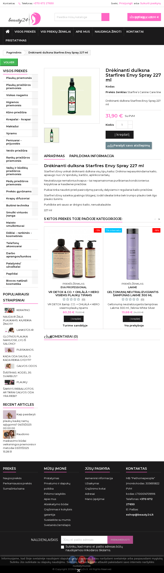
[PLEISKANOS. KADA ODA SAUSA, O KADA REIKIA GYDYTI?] (10, 349)
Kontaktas (9, 3)
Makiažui (12, 126)
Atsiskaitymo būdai (56, 504)
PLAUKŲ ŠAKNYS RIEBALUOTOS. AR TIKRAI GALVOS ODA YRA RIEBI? (18, 388)
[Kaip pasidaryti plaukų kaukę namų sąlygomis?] (10, 414)
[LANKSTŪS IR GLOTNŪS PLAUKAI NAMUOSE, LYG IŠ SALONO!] (10, 329)
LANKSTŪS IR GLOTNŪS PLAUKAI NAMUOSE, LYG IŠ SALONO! (18, 336)
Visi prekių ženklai (56, 31)
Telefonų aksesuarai (14, 244)
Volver (9, 62)
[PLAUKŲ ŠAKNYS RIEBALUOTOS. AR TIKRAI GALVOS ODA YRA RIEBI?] (10, 382)
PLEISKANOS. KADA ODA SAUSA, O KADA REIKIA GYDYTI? (18, 354)
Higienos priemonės (13, 103)
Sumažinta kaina (13, 488)
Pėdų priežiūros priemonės (17, 183)
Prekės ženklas (116, 92)
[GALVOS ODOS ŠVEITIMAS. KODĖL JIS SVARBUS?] (10, 365)
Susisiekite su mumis (57, 519)
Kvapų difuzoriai (18, 198)
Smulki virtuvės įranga (17, 214)
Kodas (110, 86)
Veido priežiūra (16, 150)
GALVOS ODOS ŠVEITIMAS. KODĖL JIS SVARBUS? (20, 371)
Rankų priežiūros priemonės (18, 159)
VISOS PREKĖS (25, 31)
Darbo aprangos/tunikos (18, 255)
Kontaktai (135, 31)
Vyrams (11, 133)
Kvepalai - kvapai (18, 119)
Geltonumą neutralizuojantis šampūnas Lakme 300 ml (132, 293)
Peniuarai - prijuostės (14, 142)
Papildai (12, 273)
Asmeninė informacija (99, 478)
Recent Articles (18, 404)
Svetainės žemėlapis (57, 525)
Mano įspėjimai (94, 499)
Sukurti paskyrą (150, 3)
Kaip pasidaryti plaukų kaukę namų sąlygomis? (19, 419)
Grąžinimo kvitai (95, 488)
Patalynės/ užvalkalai (13, 265)
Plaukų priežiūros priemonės (18, 86)
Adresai (90, 493)
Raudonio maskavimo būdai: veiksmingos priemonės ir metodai (19, 441)
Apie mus (83, 31)
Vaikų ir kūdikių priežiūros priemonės (17, 171)
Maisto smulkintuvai (15, 224)
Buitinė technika (17, 205)
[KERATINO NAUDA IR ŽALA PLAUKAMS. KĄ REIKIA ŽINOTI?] (10, 310)
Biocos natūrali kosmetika (16, 282)
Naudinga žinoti (108, 31)
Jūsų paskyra (97, 469)
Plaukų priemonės (19, 77)
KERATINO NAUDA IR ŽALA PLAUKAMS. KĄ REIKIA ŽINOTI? (17, 316)
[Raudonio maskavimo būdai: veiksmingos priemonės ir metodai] (10, 434)
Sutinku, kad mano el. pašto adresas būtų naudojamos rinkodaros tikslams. (94, 548)
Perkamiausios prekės (17, 483)
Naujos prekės (12, 478)
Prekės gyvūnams (19, 191)
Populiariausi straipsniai (16, 297)
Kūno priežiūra (16, 112)
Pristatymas (16, 40)
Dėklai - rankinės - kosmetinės (19, 234)
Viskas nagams (17, 95)
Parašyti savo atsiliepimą (128, 146)
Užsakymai (92, 483)
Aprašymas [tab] (54, 156)
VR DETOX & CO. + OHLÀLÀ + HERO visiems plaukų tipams (73, 293)
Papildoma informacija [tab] (91, 156)
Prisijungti (126, 3)
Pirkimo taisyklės (54, 493)
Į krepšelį (119, 135)
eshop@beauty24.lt (139, 514)
